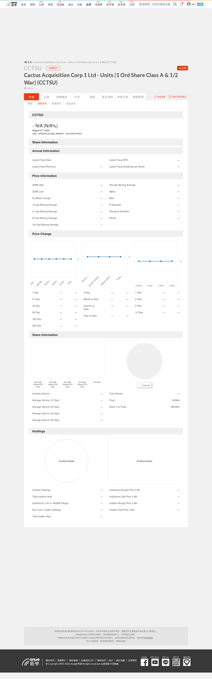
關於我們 (50, 660)
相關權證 (62, 96)
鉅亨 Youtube (155, 662)
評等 (77, 96)
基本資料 (107, 96)
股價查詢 (56, 103)
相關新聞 (138, 96)
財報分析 (123, 96)
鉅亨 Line (165, 662)
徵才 (111, 660)
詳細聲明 (149, 638)
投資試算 (70, 103)
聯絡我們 (101, 660)
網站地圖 (120, 660)
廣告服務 (73, 660)
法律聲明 (132, 660)
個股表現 (42, 103)
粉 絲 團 (144, 662)
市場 (31, 96)
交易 (47, 96)
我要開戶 (53, 68)
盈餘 (92, 96)
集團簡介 (61, 660)
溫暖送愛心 (186, 662)
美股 (29, 62)
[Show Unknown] (145, 385)
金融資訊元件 (87, 660)
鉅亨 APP (176, 662)
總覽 (30, 103)
